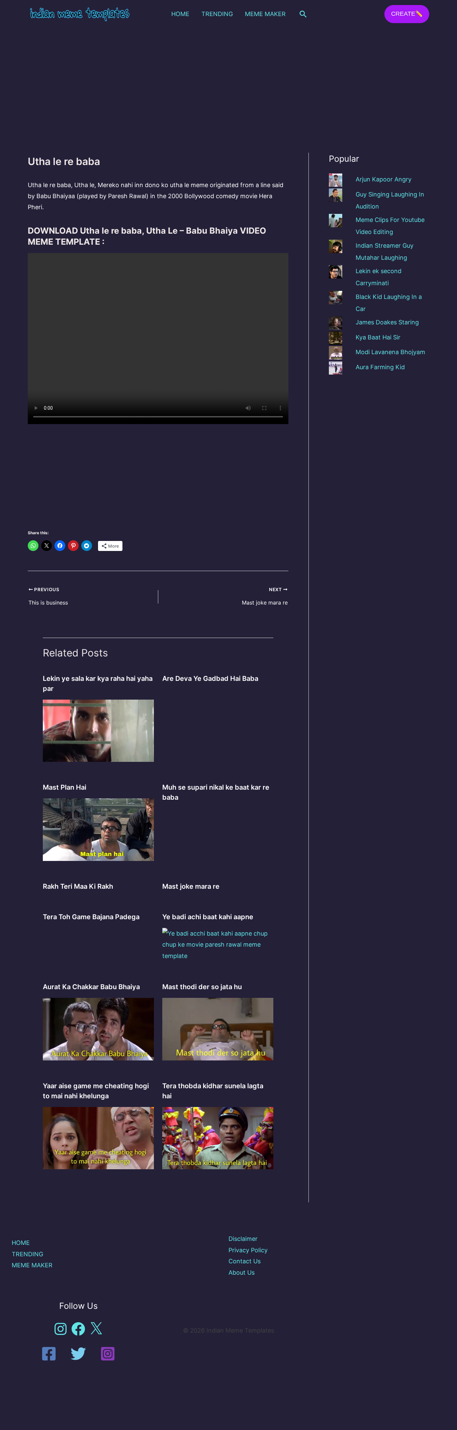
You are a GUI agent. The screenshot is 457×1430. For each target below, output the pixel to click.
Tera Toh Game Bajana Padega (91, 917)
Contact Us (245, 1261)
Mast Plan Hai (64, 787)
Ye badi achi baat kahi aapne (207, 917)
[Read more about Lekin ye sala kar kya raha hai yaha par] (98, 730)
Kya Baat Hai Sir (378, 337)
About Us (242, 1272)
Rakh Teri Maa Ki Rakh (78, 886)
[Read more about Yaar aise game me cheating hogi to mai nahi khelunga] (98, 1137)
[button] (303, 14)
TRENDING (217, 13)
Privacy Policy (248, 1250)
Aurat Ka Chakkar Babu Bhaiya (91, 987)
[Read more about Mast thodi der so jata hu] (217, 1028)
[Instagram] (107, 1353)
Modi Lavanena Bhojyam (390, 351)
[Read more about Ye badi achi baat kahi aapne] (217, 944)
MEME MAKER (265, 13)
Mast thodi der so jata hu (202, 987)
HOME (180, 13)
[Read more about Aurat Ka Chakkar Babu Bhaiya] (98, 1028)
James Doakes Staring (387, 322)
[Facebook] (49, 1353)
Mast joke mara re (190, 886)
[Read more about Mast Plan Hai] (98, 829)
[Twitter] (78, 1353)
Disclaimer (243, 1238)
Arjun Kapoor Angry (384, 179)
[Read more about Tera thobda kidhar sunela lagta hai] (217, 1137)
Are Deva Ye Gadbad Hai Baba (210, 678)
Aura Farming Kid (380, 367)
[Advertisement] (228, 78)
